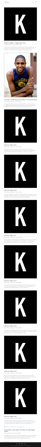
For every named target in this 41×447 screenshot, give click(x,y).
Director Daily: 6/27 (10, 281)
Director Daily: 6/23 (10, 371)
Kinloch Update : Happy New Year (15, 43)
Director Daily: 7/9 (10, 235)
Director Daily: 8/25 (10, 145)
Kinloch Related (18, 44)
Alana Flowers (7, 44)
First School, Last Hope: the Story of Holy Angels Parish (19, 430)
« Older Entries (6, 441)
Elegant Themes (18, 445)
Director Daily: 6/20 (10, 416)
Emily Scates (7, 433)
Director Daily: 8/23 (10, 190)
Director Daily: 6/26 (10, 326)
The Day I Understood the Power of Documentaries (20, 100)
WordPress (28, 445)
